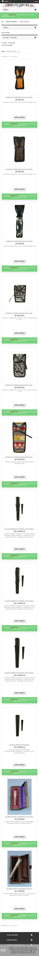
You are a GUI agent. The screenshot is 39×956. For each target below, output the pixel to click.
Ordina (3, 51)
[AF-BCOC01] (19, 293)
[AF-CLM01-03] (19, 653)
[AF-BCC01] (19, 77)
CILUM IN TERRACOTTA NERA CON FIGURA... (20, 529)
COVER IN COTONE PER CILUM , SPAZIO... (19, 97)
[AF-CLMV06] (19, 869)
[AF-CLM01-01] (19, 509)
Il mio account (12, 935)
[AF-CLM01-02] (19, 581)
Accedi (36, 1)
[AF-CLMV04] (19, 797)
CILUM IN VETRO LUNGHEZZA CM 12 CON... (19, 817)
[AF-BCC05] (19, 221)
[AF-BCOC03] (19, 437)
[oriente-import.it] (19, 5)
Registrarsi (12, 14)
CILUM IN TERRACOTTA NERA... (19, 745)
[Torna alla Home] (2, 22)
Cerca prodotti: (5, 32)
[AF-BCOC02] (19, 365)
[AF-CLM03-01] (19, 725)
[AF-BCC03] (19, 149)
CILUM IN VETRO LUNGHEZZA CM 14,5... (19, 889)
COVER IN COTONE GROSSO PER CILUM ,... (19, 313)
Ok (3, 950)
